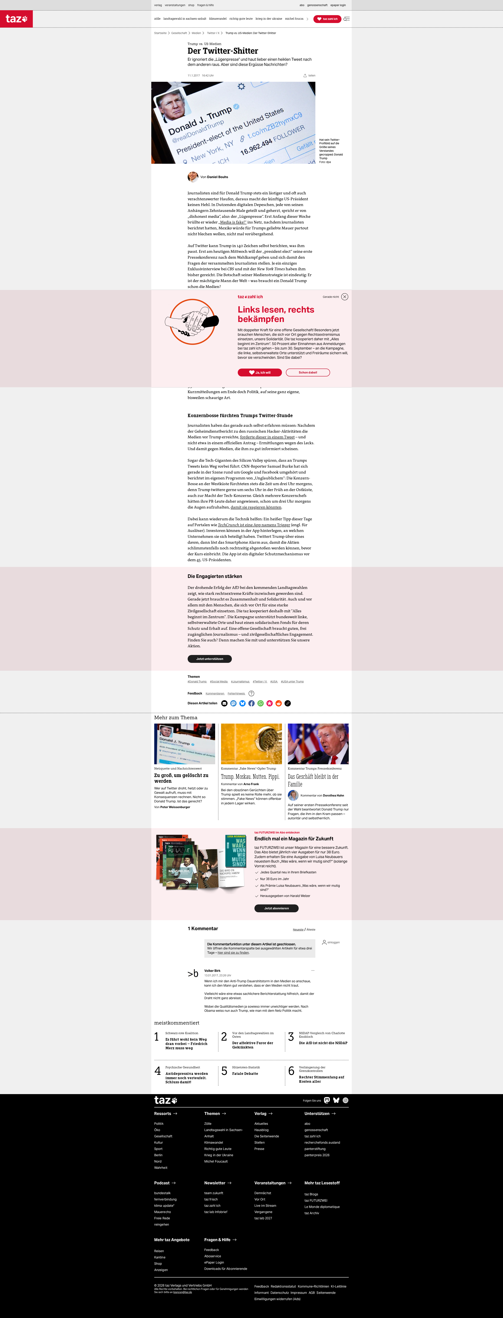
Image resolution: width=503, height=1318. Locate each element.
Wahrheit (160, 1168)
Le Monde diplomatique (322, 1207)
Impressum (299, 1293)
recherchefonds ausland (322, 1142)
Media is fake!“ (233, 222)
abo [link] (302, 5)
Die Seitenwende (266, 1136)
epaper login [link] (338, 5)
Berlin (158, 1155)
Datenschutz (280, 1293)
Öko (157, 1130)
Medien (196, 33)
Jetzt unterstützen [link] (209, 659)
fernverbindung (165, 1199)
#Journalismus (240, 681)
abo (307, 1124)
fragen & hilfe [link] (205, 5)
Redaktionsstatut (284, 1286)
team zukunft (213, 1193)
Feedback (211, 1250)
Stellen (259, 1142)
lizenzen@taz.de (182, 1292)
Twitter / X (213, 33)
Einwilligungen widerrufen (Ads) (277, 1299)
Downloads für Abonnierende (225, 1269)
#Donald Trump (197, 681)
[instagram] (345, 1102)
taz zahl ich (313, 1136)
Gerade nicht (331, 297)
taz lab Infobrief (215, 1212)
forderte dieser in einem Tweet (267, 437)
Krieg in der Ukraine (218, 1155)
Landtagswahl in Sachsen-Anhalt (223, 1133)
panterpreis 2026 (317, 1155)
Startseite (160, 33)
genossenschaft (316, 1130)
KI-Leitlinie (338, 1286)
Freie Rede (162, 1218)
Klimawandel (213, 1142)
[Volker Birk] (193, 973)
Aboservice (212, 1256)
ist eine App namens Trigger (254, 524)
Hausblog (261, 1130)
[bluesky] (336, 1102)
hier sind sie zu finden (233, 953)
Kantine (159, 1257)
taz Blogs (311, 1194)
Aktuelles (261, 1124)
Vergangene (263, 1212)
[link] (158, 19)
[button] (346, 19)
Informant (262, 1293)
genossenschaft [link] (317, 5)
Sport (158, 1149)
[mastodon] (327, 1102)
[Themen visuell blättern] (307, 19)
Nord (158, 1161)
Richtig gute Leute (217, 1149)
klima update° (164, 1206)
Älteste (311, 929)
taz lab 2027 (263, 1218)
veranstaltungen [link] (175, 5)
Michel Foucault (216, 1161)
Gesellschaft (179, 33)
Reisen (159, 1251)
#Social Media (219, 681)
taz (166, 1100)
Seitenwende (326, 1293)
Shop (158, 1264)
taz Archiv (312, 1213)
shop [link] (191, 5)
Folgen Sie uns (312, 1100)
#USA (274, 681)
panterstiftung (315, 1149)
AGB (312, 1293)
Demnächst (262, 1193)
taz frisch (211, 1199)
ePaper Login (214, 1262)
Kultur (158, 1142)
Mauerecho (162, 1212)
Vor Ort (259, 1199)
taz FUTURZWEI (316, 1200)
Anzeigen (161, 1270)
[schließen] (345, 297)
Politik (158, 1124)
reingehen (161, 1224)
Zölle (207, 1124)
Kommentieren (215, 693)
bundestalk (162, 1193)
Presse (259, 1149)
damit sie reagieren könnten (256, 507)
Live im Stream (265, 1206)
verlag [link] (158, 5)
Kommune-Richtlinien (314, 1286)
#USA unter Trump (292, 681)
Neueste (298, 929)
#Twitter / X (260, 681)
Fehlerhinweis (236, 693)
